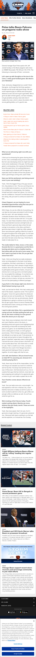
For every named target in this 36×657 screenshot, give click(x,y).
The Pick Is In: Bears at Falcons (11, 132)
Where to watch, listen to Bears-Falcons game (15, 119)
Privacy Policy (11, 640)
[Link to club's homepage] (3, 12)
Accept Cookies (18, 653)
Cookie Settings (18, 644)
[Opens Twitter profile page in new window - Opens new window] (9, 39)
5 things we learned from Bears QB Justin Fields (16, 143)
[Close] (34, 621)
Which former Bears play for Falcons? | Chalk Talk (16, 129)
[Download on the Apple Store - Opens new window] (11, 612)
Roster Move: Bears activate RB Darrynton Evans (16, 114)
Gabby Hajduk (11, 35)
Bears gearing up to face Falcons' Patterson (15, 134)
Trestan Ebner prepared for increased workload (16, 145)
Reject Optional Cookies (17, 648)
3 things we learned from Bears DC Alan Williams (16, 136)
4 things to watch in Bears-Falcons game (14, 116)
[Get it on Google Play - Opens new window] (23, 613)
